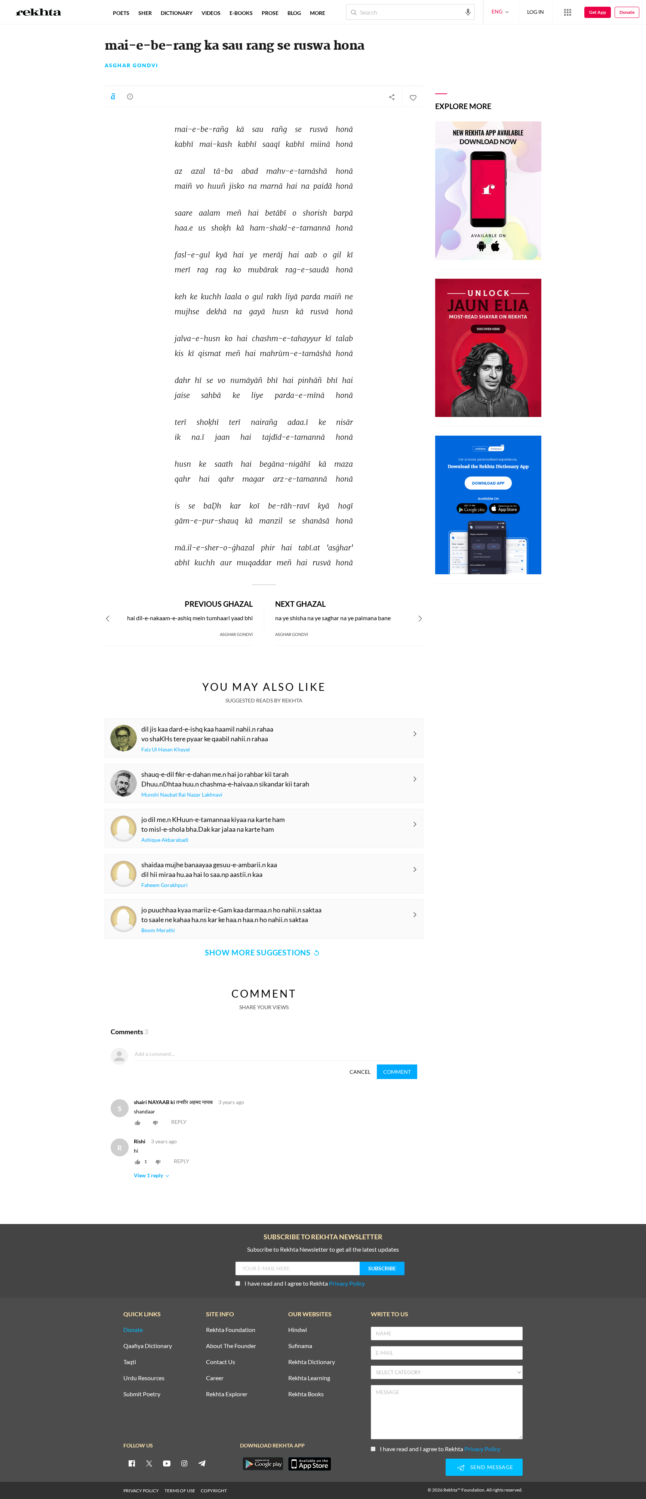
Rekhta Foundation (230, 1330)
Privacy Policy (347, 1283)
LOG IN (535, 12)
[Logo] (38, 13)
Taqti (129, 1362)
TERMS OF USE (179, 1490)
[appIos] (309, 1464)
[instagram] (184, 1463)
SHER (145, 13)
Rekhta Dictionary (311, 1362)
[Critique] (130, 96)
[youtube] (167, 1463)
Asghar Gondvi (131, 65)
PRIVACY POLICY (141, 1490)
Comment (397, 1072)
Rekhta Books (306, 1394)
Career (215, 1378)
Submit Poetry (141, 1394)
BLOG (294, 13)
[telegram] (202, 1463)
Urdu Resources (143, 1378)
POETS (121, 13)
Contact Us (220, 1362)
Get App (597, 12)
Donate (626, 12)
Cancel (360, 1072)
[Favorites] (412, 96)
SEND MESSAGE (491, 1467)
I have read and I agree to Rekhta (304, 1283)
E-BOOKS (241, 13)
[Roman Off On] (113, 96)
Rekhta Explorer (226, 1394)
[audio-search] (468, 11)
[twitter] (149, 1463)
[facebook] (132, 1463)
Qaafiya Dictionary (147, 1346)
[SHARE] (391, 96)
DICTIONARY (177, 13)
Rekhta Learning (309, 1378)
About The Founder (231, 1346)
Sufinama (300, 1346)
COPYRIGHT (214, 1490)
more (317, 13)
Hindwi (297, 1330)
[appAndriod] (263, 1464)
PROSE (270, 13)
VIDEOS (211, 13)
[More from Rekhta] (567, 12)
